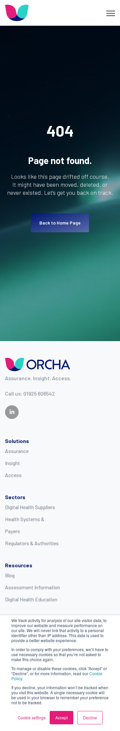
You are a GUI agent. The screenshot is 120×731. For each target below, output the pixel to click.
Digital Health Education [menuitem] (31, 599)
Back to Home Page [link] (60, 223)
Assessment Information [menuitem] (32, 587)
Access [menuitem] (13, 475)
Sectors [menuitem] (15, 497)
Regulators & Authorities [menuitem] (32, 543)
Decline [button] (90, 717)
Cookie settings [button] (32, 717)
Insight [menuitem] (12, 463)
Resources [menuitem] (18, 565)
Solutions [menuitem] (17, 441)
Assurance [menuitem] (17, 451)
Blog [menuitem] (10, 575)
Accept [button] (61, 717)
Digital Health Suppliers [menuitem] (30, 507)
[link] (17, 12)
